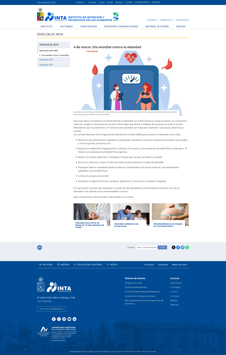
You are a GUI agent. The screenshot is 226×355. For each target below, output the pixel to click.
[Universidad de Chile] (46, 2)
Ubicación (163, 264)
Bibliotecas (119, 2)
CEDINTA (129, 2)
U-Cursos (102, 2)
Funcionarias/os (182, 20)
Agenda (64, 264)
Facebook (178, 247)
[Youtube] (69, 319)
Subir (39, 247)
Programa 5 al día (133, 282)
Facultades (79, 2)
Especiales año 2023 (48, 50)
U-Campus (175, 287)
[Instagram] (64, 319)
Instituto (46, 26)
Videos (114, 264)
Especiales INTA (50, 34)
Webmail (174, 304)
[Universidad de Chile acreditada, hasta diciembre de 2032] (57, 334)
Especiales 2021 (46, 65)
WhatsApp (187, 247)
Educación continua (89, 264)
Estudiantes (152, 20)
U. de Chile (136, 352)
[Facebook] (54, 319)
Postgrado (66, 26)
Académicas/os (166, 20)
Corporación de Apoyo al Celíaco (140, 296)
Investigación (88, 26)
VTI (88, 352)
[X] (59, 319)
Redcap (173, 300)
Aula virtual (92, 2)
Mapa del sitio (179, 264)
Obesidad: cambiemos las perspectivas (126, 225)
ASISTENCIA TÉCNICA (142, 2)
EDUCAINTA (156, 2)
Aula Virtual (176, 282)
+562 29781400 (44, 301)
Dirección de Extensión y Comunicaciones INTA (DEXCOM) (113, 352)
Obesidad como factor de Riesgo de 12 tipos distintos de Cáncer (89, 225)
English (180, 26)
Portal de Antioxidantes (136, 287)
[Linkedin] (74, 319)
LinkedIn (182, 247)
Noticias (47, 264)
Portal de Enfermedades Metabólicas (142, 291)
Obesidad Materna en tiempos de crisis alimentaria (168, 225)
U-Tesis (173, 291)
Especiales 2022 (46, 59)
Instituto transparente (51, 309)
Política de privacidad (149, 352)
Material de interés (157, 26)
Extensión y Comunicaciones (121, 26)
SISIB (83, 352)
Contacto (149, 264)
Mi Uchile (110, 2)
